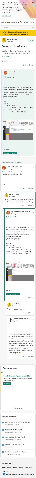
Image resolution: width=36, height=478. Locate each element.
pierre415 (10, 39)
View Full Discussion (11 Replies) (11, 162)
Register (26, 22)
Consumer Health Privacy (26, 474)
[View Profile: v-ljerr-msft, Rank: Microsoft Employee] (8, 213)
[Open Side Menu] (2, 22)
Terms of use (28, 467)
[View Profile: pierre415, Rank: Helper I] (4, 40)
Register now (6, 16)
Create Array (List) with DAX (14, 444)
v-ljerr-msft (11, 72)
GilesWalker (10, 167)
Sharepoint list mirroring (13, 429)
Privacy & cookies (18, 467)
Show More (7, 56)
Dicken (17, 425)
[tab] (17, 408)
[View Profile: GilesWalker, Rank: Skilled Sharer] (4, 168)
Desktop (5, 27)
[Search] (21, 22)
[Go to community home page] (12, 22)
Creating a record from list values (16, 452)
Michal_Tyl (18, 432)
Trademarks (5, 471)
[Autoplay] (14, 408)
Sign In (32, 22)
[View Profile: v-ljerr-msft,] (5, 73)
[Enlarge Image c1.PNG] (18, 130)
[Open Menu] (33, 27)
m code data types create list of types (17, 422)
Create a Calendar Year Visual (15, 437)
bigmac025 (19, 439)
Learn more (24, 34)
